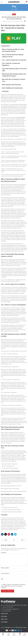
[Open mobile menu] (1, 2)
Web (2, 578)
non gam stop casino (20, 117)
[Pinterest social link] (8, 534)
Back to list (14, 540)
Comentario (4, 552)
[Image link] (8, 601)
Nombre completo (5, 567)
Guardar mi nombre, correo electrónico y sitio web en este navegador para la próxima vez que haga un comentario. (13, 586)
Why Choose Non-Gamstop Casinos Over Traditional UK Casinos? (14, 75)
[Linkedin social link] (12, 534)
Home (12, 9)
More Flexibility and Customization (12, 88)
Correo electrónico (5, 573)
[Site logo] (14, 1)
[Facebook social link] (2, 534)
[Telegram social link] (15, 534)
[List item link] (14, 605)
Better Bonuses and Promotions (11, 85)
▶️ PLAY (13, 38)
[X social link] (5, 534)
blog (16, 9)
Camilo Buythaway (9, 21)
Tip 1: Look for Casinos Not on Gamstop (14, 60)
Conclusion (5, 91)
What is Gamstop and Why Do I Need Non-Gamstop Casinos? (13, 50)
